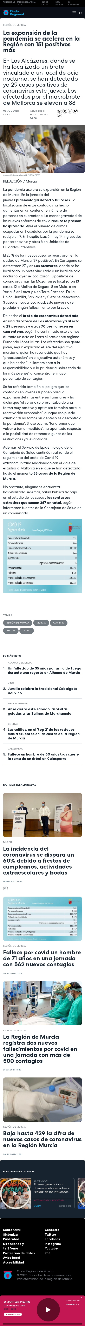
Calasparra (15, 748)
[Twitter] (65, 111)
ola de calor (44, 3)
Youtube (51, 1248)
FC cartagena (73, 3)
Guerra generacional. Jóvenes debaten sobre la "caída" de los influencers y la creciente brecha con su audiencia (52, 1188)
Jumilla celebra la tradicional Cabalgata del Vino (42, 691)
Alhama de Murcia (20, 662)
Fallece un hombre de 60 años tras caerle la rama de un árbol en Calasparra (43, 756)
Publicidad (11, 1239)
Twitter (50, 1234)
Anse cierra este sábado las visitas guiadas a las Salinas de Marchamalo (39, 711)
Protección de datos (19, 1253)
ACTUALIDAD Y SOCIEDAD (49, 1200)
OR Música (72, 1304)
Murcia (41, 622)
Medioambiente (17, 703)
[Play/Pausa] (48, 1309)
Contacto (52, 1230)
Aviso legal (11, 1258)
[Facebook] (70, 111)
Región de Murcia (14, 25)
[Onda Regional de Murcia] (13, 12)
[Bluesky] (75, 111)
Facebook (52, 1239)
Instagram (53, 1244)
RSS (47, 1253)
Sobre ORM (12, 1230)
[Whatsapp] (59, 111)
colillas (13, 724)
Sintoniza (10, 1234)
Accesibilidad (13, 1262)
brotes (10, 630)
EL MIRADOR (41, 1180)
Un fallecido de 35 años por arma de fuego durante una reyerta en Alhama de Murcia (44, 670)
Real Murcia (59, 3)
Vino (11, 683)
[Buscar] (79, 12)
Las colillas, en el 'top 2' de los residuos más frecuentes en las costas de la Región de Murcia (44, 733)
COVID (27, 630)
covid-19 (58, 622)
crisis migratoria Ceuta (26, 3)
